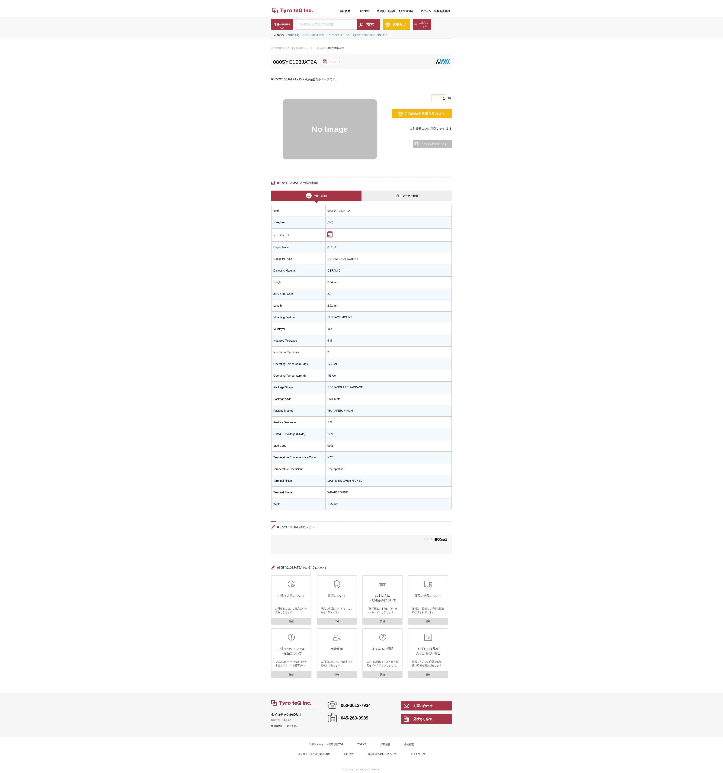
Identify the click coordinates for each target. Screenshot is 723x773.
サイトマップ (418, 754)
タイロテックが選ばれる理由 (314, 754)
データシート (334, 62)
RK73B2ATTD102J (339, 35)
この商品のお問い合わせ (435, 144)
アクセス (294, 726)
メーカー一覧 (313, 48)
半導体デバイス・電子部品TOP (289, 48)
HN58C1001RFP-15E (313, 35)
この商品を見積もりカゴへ (424, 113)
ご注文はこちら (423, 24)
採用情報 (385, 744)
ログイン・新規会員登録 (435, 11)
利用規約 (348, 754)
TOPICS (364, 11)
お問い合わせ (422, 706)
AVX (323, 48)
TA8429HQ (292, 35)
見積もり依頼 (422, 719)
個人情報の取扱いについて (382, 754)
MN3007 (382, 35)
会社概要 (345, 11)
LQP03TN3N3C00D (363, 35)
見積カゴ (399, 25)
